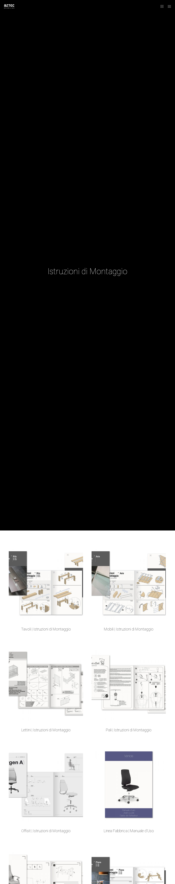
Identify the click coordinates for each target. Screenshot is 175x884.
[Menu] (168, 6)
